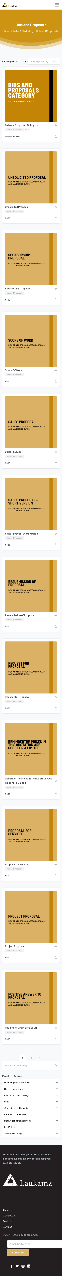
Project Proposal (14, 946)
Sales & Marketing (23, 31)
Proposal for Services (17, 864)
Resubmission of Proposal (19, 615)
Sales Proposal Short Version (21, 533)
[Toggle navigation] (57, 4)
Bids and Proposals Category (21, 125)
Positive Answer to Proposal (21, 1027)
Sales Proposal (13, 451)
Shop (7, 31)
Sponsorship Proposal (17, 288)
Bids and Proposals (47, 31)
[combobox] (44, 61)
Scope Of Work (13, 370)
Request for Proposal (17, 697)
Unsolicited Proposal (17, 207)
